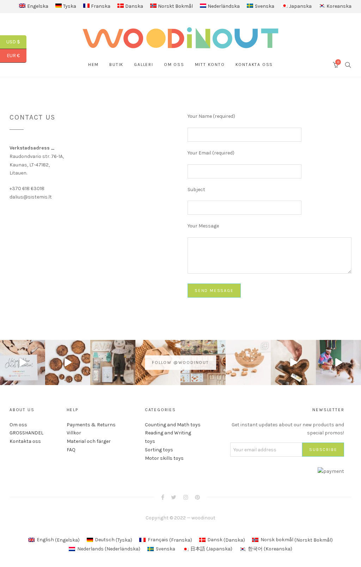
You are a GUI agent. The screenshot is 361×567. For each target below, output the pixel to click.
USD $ (16, 42)
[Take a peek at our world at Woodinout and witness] (293, 362)
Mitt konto (210, 64)
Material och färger (89, 441)
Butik (116, 64)
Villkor (74, 433)
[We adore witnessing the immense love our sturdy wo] (112, 362)
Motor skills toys (164, 458)
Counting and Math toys (173, 425)
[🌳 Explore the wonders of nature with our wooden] (248, 362)
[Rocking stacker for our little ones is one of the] (22, 362)
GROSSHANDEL (26, 433)
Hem (93, 64)
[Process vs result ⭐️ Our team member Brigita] (67, 362)
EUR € (16, 56)
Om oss (174, 64)
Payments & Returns (91, 425)
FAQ (71, 450)
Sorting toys (159, 450)
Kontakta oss (254, 64)
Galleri (143, 64)
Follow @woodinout (180, 362)
